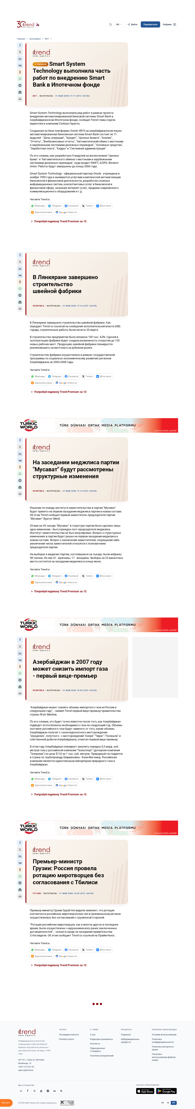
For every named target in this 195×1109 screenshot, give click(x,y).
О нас (93, 1034)
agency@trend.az (25, 1070)
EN (162, 1103)
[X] (34, 1091)
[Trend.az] (28, 24)
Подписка (126, 1034)
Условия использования (164, 1034)
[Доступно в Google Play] (166, 1091)
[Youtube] (41, 1091)
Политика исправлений (101, 1055)
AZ (168, 1103)
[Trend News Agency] (26, 1032)
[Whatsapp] (21, 1091)
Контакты (95, 1043)
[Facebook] (27, 1091)
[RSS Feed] (61, 1091)
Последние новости (69, 1034)
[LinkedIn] (54, 1091)
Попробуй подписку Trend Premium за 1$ (60, 221)
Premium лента (66, 1039)
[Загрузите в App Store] (145, 1091)
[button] (20, 45)
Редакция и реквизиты (101, 1039)
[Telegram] (48, 1091)
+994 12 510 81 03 (26, 1067)
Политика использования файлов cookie (164, 1057)
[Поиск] (110, 24)
